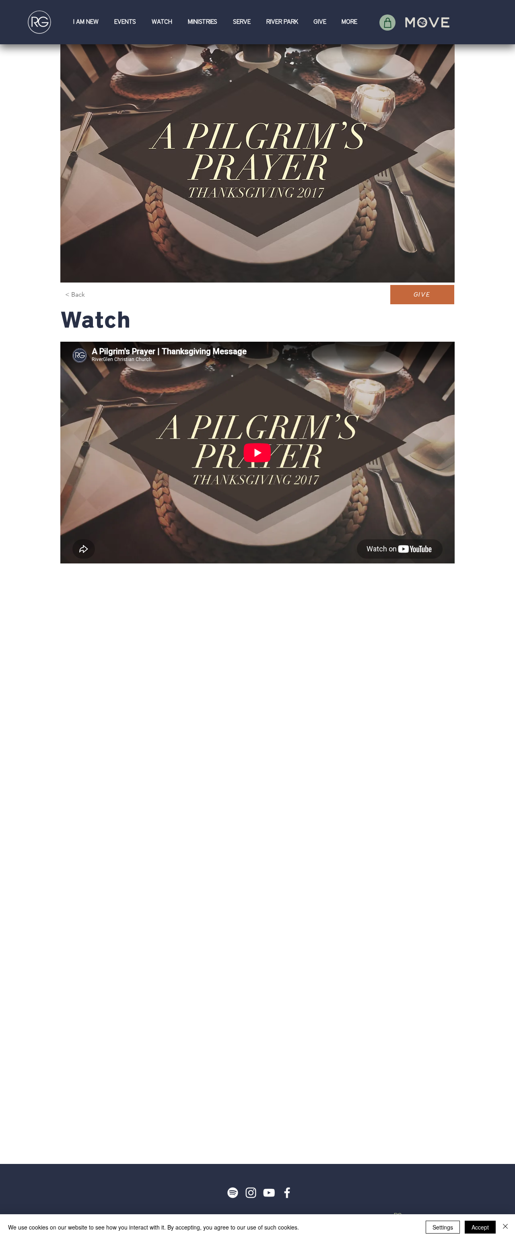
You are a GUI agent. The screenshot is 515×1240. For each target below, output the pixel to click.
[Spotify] (233, 1193)
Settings (443, 1227)
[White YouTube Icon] (269, 1193)
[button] (87, 21)
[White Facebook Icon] (287, 1193)
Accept (480, 1227)
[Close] (505, 1227)
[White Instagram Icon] (251, 1193)
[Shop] (387, 22)
